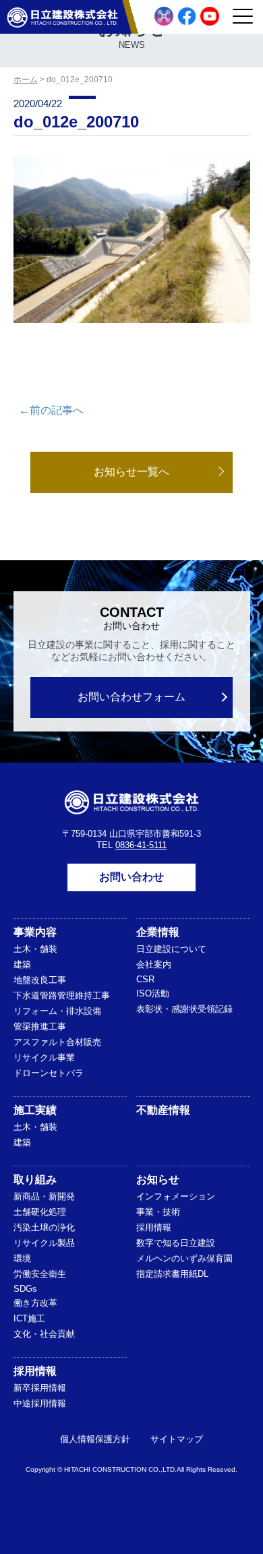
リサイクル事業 (44, 1057)
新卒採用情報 (39, 1388)
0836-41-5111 (141, 845)
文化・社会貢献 (44, 1334)
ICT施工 (29, 1318)
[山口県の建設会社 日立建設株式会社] (62, 17)
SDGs (25, 1289)
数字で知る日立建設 (175, 1243)
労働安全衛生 (39, 1274)
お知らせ (157, 1179)
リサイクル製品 (44, 1243)
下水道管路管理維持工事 (61, 995)
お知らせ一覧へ (131, 471)
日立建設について (171, 949)
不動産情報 (163, 1110)
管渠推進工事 (39, 1026)
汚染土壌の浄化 (44, 1227)
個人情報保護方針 (95, 1439)
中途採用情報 (39, 1403)
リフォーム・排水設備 (57, 1011)
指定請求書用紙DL (172, 1274)
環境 (22, 1258)
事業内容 (35, 932)
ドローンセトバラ (48, 1073)
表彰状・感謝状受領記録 (184, 1009)
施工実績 (35, 1110)
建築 (22, 964)
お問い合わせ (131, 877)
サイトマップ (176, 1439)
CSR (145, 979)
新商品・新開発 (44, 1196)
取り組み (35, 1179)
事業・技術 (158, 1212)
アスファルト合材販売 (57, 1042)
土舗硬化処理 (39, 1212)
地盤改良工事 (39, 980)
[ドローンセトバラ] (163, 16)
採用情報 (153, 1227)
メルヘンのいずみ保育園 (184, 1258)
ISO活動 (152, 993)
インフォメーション (175, 1196)
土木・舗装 (35, 949)
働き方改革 (35, 1303)
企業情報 (157, 932)
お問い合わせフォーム (131, 697)
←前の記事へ (51, 410)
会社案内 (153, 964)
